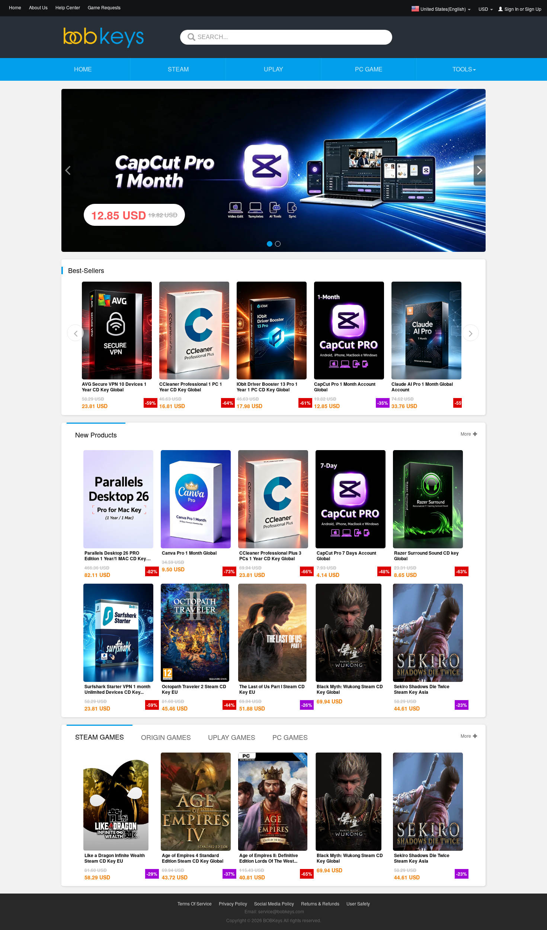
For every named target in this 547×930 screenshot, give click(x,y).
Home (15, 7)
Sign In (512, 9)
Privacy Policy (233, 903)
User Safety (358, 903)
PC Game (369, 69)
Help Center (67, 7)
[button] (67, 170)
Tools (462, 69)
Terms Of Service (194, 903)
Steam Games (99, 736)
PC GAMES (290, 737)
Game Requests (104, 7)
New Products (96, 434)
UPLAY (273, 69)
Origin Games (166, 737)
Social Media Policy (274, 903)
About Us (38, 7)
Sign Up (533, 9)
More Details (151, 374)
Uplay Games (231, 737)
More (466, 433)
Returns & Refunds (320, 903)
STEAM (178, 69)
